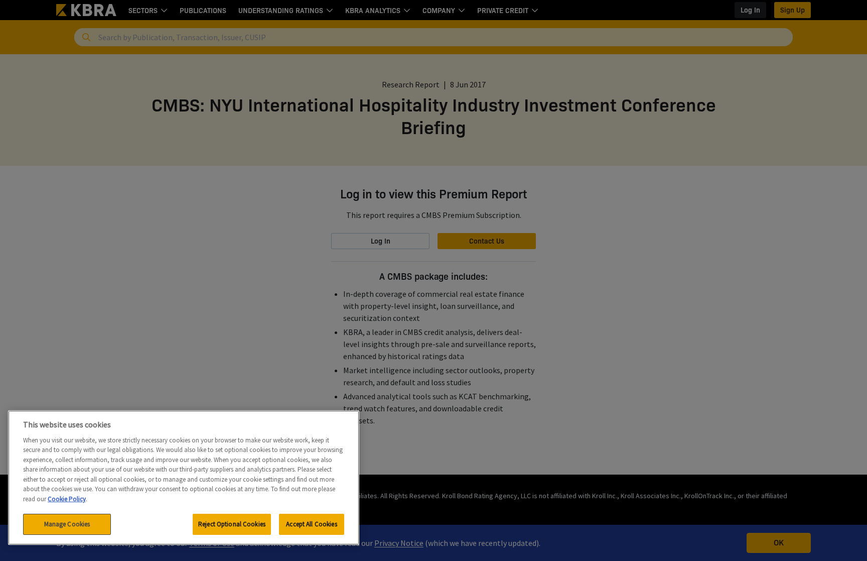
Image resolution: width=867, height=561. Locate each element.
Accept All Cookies (311, 524)
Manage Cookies (67, 524)
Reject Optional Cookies (231, 524)
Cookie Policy (67, 499)
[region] (183, 477)
